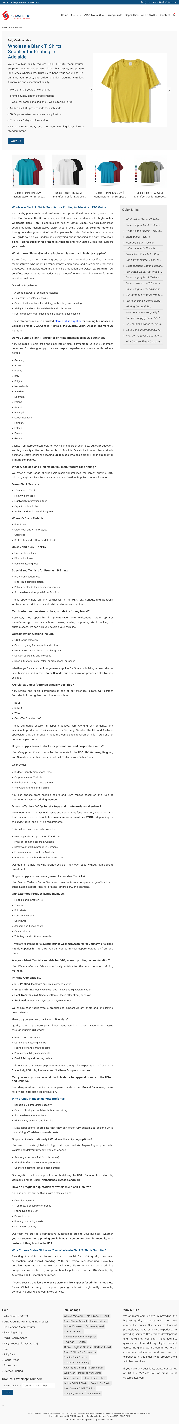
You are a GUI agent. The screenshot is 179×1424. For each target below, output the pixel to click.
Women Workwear (73, 1315)
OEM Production (94, 15)
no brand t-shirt (98, 1316)
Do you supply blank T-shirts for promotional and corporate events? (144, 277)
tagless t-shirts (75, 1342)
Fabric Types (11, 1359)
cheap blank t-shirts (94, 1378)
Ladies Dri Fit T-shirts (75, 1383)
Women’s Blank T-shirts (140, 242)
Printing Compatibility (138, 306)
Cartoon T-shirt (102, 1347)
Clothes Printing (13, 1370)
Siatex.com (138, 1315)
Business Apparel (95, 1326)
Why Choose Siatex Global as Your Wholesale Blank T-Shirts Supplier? (144, 341)
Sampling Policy (13, 1332)
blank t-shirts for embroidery (80, 1352)
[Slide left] (169, 90)
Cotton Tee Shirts (73, 1331)
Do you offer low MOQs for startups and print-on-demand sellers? (144, 283)
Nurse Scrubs (96, 1367)
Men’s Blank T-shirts (138, 236)
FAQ (6, 1348)
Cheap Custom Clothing (77, 1362)
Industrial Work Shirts (89, 1372)
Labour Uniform (98, 1321)
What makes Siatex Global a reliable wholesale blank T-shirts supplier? (144, 219)
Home (64, 15)
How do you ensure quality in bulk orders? (144, 312)
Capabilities (131, 15)
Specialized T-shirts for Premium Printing (144, 254)
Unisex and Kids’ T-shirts (140, 248)
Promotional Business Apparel (80, 1336)
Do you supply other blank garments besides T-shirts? (144, 289)
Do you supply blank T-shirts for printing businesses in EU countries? (144, 225)
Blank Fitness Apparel (75, 1321)
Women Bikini (94, 1393)
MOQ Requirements (15, 1337)
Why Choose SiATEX (16, 1316)
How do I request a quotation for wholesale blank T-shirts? (144, 335)
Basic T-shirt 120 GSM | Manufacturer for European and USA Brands (110, 196)
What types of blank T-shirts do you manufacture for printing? (144, 230)
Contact (165, 15)
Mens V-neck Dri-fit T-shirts (79, 1388)
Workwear (69, 1372)
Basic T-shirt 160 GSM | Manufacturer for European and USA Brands (29, 196)
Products (76, 15)
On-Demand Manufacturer (19, 1327)
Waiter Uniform (72, 1378)
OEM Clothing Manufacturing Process (26, 1321)
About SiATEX (149, 15)
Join (7, 1392)
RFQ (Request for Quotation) (21, 1343)
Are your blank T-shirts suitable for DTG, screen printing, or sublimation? (144, 300)
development (169, 1334)
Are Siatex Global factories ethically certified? (144, 271)
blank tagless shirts (77, 1347)
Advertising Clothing (75, 1367)
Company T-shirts (73, 1393)
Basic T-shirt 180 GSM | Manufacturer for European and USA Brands (69, 196)
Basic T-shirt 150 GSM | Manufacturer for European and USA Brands (150, 196)
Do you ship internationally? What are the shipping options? (144, 329)
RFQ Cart (9, 1354)
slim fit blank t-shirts (75, 1357)
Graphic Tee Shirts (100, 1383)
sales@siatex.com (169, 2)
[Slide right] (92, 90)
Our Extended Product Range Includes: (144, 294)
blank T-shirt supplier (68, 321)
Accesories (10, 1365)
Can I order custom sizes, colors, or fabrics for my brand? (144, 259)
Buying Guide (114, 15)
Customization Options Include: (144, 265)
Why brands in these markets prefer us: (144, 324)
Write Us (16, 140)
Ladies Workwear (73, 1326)
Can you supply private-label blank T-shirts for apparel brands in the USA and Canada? (144, 318)
